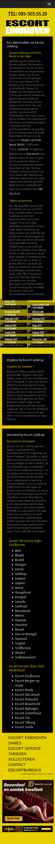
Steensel (21, 639)
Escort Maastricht (27, 704)
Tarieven (17, 754)
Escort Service (24, 748)
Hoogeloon (23, 592)
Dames (14, 743)
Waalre (20, 653)
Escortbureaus (24, 770)
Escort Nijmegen (26, 709)
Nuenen (20, 620)
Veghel (20, 643)
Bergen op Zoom (31, 140)
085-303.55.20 (32, 14)
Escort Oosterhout (28, 713)
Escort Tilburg (25, 722)
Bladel (20, 144)
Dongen (20, 565)
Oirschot (21, 625)
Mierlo (19, 616)
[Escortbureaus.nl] (28, 801)
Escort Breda (24, 690)
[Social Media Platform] (27, 829)
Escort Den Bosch (27, 695)
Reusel (19, 629)
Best (18, 551)
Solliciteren (21, 759)
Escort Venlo (24, 727)
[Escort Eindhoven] (27, 27)
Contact (17, 765)
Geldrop (20, 574)
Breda (12, 144)
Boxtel (19, 560)
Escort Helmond (26, 699)
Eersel (19, 569)
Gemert (20, 578)
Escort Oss (22, 718)
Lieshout (23, 149)
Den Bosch (33, 154)
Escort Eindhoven (27, 676)
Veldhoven (23, 648)
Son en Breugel (26, 634)
